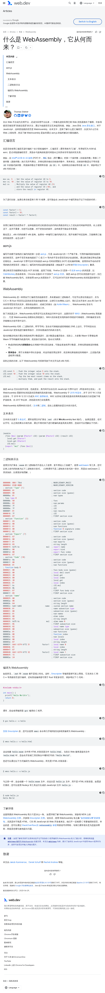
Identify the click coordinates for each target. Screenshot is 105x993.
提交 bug (7, 920)
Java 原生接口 (88, 125)
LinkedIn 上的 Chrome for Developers (19, 965)
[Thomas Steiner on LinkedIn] (19, 116)
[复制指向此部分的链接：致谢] (11, 854)
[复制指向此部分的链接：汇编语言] (17, 140)
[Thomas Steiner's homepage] (29, 116)
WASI (77, 313)
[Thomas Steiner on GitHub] (15, 116)
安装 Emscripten (10, 731)
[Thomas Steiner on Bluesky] (26, 116)
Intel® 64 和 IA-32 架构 (22, 158)
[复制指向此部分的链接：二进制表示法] (20, 459)
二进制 (42, 405)
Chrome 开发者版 (11, 934)
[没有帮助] (100, 32)
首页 (4, 32)
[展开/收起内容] (16, 57)
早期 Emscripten (80, 265)
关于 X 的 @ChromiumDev (14, 957)
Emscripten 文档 (37, 818)
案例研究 (7, 942)
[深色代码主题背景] (100, 176)
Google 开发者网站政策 (24, 885)
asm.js (43, 254)
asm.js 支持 (59, 274)
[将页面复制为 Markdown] (26, 47)
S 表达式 (22, 419)
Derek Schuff (35, 862)
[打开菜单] (4, 3)
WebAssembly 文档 (12, 818)
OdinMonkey (9, 274)
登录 (100, 3)
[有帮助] (96, 32)
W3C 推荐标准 (41, 396)
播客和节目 (8, 946)
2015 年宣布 (75, 393)
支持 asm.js (76, 270)
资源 (20, 32)
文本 (35, 405)
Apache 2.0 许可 (83, 883)
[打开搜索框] (69, 3)
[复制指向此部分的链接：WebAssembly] (25, 289)
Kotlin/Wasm (63, 304)
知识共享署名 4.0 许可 (43, 883)
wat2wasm (84, 465)
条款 (5, 981)
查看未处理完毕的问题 (13, 924)
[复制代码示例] (103, 176)
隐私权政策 (13, 981)
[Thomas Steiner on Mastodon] (22, 116)
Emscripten (56, 673)
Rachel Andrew (51, 862)
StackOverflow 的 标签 (39, 825)
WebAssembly (30, 32)
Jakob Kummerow (18, 862)
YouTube (7, 961)
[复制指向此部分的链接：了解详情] (15, 808)
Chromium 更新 (10, 938)
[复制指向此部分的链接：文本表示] (15, 413)
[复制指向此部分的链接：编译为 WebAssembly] (30, 668)
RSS (5, 969)
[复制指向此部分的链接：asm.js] (14, 246)
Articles (7, 11)
